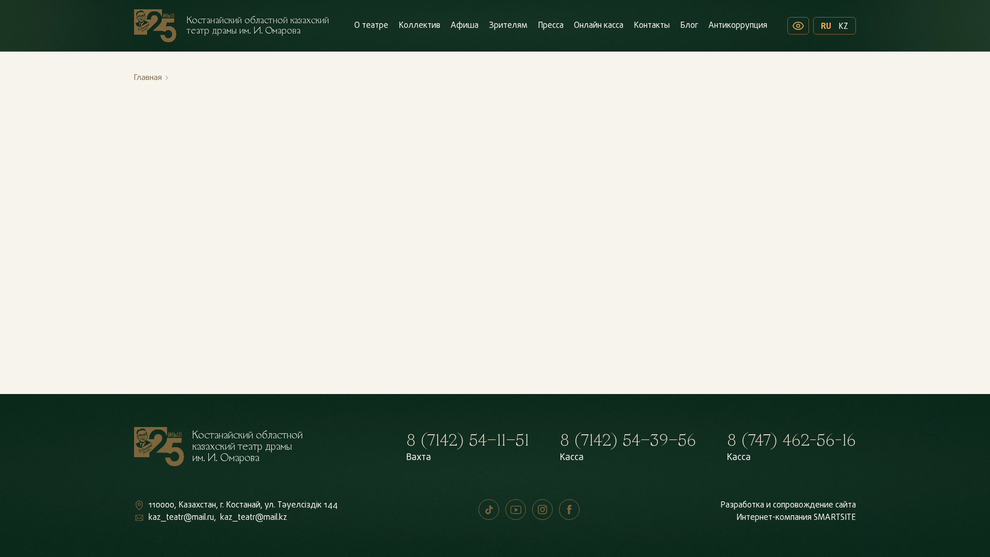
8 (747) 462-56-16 (791, 440)
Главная (148, 78)
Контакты (652, 26)
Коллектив (419, 26)
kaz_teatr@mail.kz (253, 518)
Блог (689, 26)
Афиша (464, 26)
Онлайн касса (598, 26)
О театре (371, 26)
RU (826, 26)
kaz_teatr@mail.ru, (182, 518)
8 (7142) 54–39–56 (628, 440)
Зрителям (508, 26)
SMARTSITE (835, 518)
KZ (843, 26)
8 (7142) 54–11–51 (467, 440)
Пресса (551, 26)
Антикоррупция (737, 26)
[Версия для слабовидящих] (798, 26)
